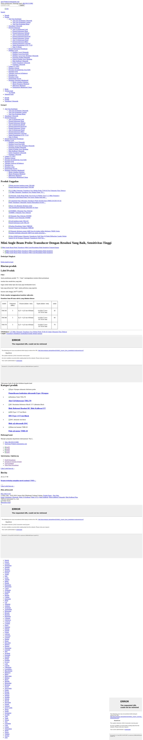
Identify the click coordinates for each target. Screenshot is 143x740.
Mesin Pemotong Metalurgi (20, 84)
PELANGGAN (6, 494)
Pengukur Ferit (13, 71)
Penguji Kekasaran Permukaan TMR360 (21, 228)
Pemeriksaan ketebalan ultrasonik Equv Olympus (28, 393)
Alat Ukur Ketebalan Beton (20, 24)
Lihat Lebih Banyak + (7, 468)
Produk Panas (47, 495)
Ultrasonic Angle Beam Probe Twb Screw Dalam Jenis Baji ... (28, 197)
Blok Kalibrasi (43, 497)
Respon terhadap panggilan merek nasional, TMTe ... (18, 480)
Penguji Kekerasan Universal (21, 43)
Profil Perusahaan (10, 460)
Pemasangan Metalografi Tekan (22, 87)
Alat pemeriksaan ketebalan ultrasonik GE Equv (23, 207)
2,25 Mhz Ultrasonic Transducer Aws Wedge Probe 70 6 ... (27, 192)
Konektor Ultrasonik (18, 64)
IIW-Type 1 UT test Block (19, 416)
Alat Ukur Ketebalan (15, 19)
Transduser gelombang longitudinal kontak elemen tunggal (24, 333)
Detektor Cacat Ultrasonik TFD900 (19, 218)
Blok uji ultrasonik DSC (18, 423)
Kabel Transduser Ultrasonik (21, 63)
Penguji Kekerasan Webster (20, 33)
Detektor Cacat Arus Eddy (20, 54)
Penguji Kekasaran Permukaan (18, 49)
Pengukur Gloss (13, 77)
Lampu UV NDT (14, 66)
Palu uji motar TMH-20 (18, 431)
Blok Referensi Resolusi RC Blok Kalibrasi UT (27, 408)
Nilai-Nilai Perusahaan (12, 465)
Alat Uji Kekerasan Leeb (20, 29)
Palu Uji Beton (17, 47)
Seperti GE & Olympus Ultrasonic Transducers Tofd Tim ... (27, 238)
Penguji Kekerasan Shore (20, 31)
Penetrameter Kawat (15, 78)
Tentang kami (9, 91)
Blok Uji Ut (35, 497)
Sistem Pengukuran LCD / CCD (22, 45)
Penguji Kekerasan (14, 27)
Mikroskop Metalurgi (18, 85)
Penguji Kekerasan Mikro (20, 42)
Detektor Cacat (13, 50)
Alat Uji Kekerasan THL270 (20, 401)
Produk (7, 17)
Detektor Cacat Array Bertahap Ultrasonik (25, 56)
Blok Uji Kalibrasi (24, 497)
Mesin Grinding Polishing (20, 82)
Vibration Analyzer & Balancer (18, 73)
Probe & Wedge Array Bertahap (22, 59)
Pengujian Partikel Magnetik (21, 57)
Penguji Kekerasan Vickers (20, 38)
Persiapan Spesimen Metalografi (18, 80)
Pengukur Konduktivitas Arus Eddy (20, 70)
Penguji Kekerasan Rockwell (21, 36)
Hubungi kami (9, 94)
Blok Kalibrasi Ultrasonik (20, 61)
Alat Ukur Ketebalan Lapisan (21, 22)
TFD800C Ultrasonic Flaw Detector (20, 212)
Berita (6, 89)
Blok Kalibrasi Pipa (72, 497)
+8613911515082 (27, 3)
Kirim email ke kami (7, 262)
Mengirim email (6, 502)
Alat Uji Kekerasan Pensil (20, 40)
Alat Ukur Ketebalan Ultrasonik (22, 20)
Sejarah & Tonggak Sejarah (13, 461)
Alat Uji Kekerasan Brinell (20, 34)
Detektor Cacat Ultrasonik (20, 52)
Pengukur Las (13, 75)
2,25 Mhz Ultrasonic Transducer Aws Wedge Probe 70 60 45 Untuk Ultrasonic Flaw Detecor (38, 332)
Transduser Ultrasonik (15, 26)
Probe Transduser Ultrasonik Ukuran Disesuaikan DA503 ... (27, 202)
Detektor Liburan (14, 68)
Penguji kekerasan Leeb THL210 (19, 223)
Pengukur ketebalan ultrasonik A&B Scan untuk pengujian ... (27, 233)
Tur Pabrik (12, 92)
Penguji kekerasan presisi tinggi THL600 (21, 187)
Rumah (7, 15)
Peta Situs (56, 495)
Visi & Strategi (9, 463)
